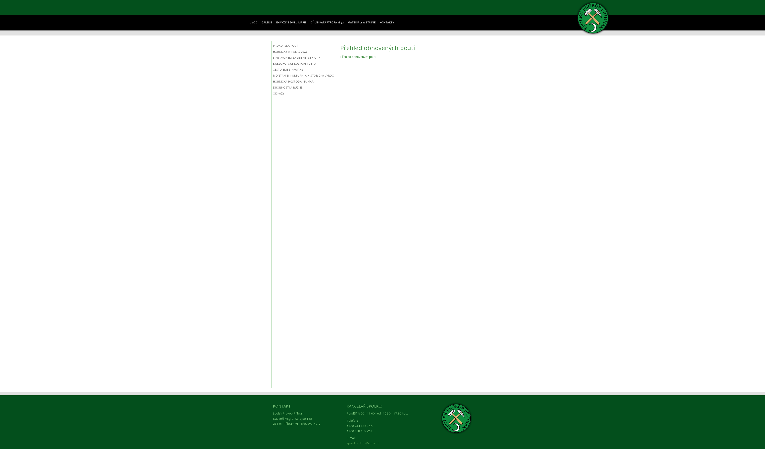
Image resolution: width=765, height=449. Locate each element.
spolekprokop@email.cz (363, 443)
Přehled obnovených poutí (358, 57)
